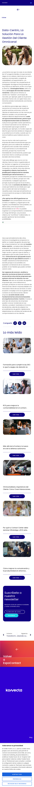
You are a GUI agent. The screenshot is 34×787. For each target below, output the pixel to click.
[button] (31, 3)
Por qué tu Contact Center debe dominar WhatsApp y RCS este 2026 (15, 530)
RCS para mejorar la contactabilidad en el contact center (14, 407)
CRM (17, 209)
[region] (17, 765)
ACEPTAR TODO (17, 774)
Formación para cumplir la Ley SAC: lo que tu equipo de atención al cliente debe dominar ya (17, 367)
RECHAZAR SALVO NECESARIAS (17, 784)
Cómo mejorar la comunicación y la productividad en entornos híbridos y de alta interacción (16, 570)
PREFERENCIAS (17, 779)
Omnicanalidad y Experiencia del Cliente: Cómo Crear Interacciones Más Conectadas (16, 489)
